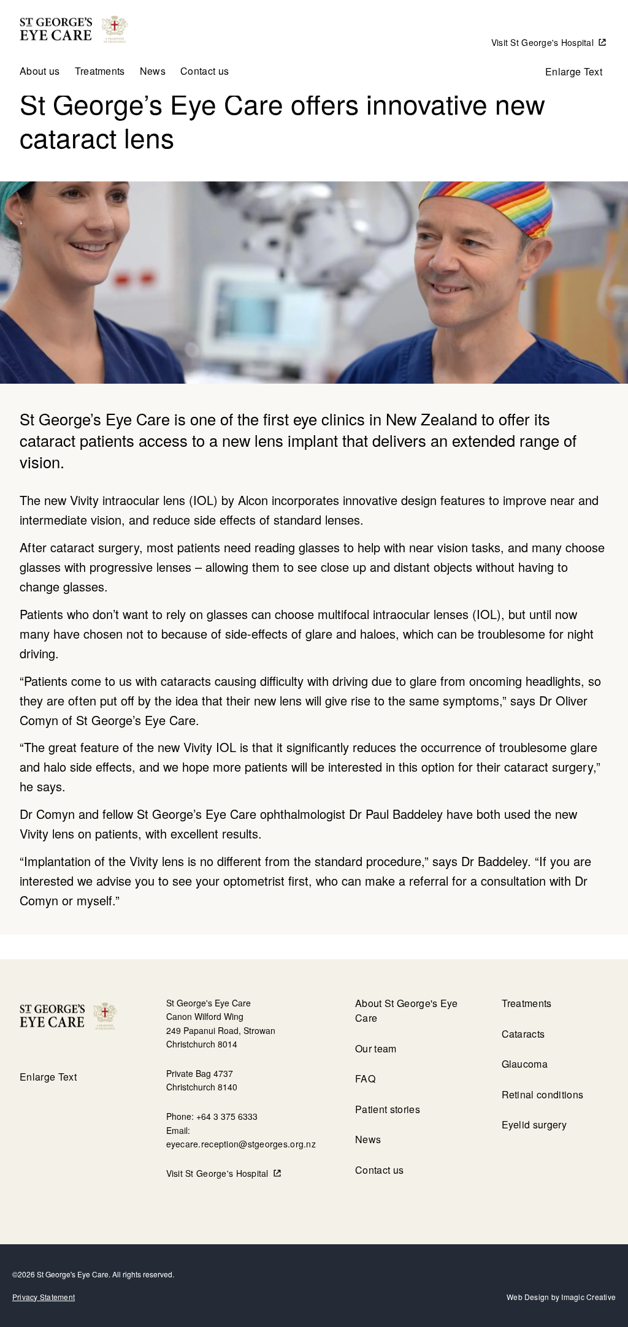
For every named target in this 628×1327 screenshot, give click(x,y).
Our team (376, 1048)
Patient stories (387, 1109)
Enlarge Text (573, 71)
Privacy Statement (43, 1296)
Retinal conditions (543, 1094)
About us (40, 71)
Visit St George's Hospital (542, 42)
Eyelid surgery (534, 1124)
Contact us (204, 71)
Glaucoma (525, 1064)
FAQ (365, 1078)
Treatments (100, 71)
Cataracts (523, 1034)
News (153, 71)
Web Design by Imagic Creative (561, 1296)
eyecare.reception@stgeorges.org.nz (241, 1144)
